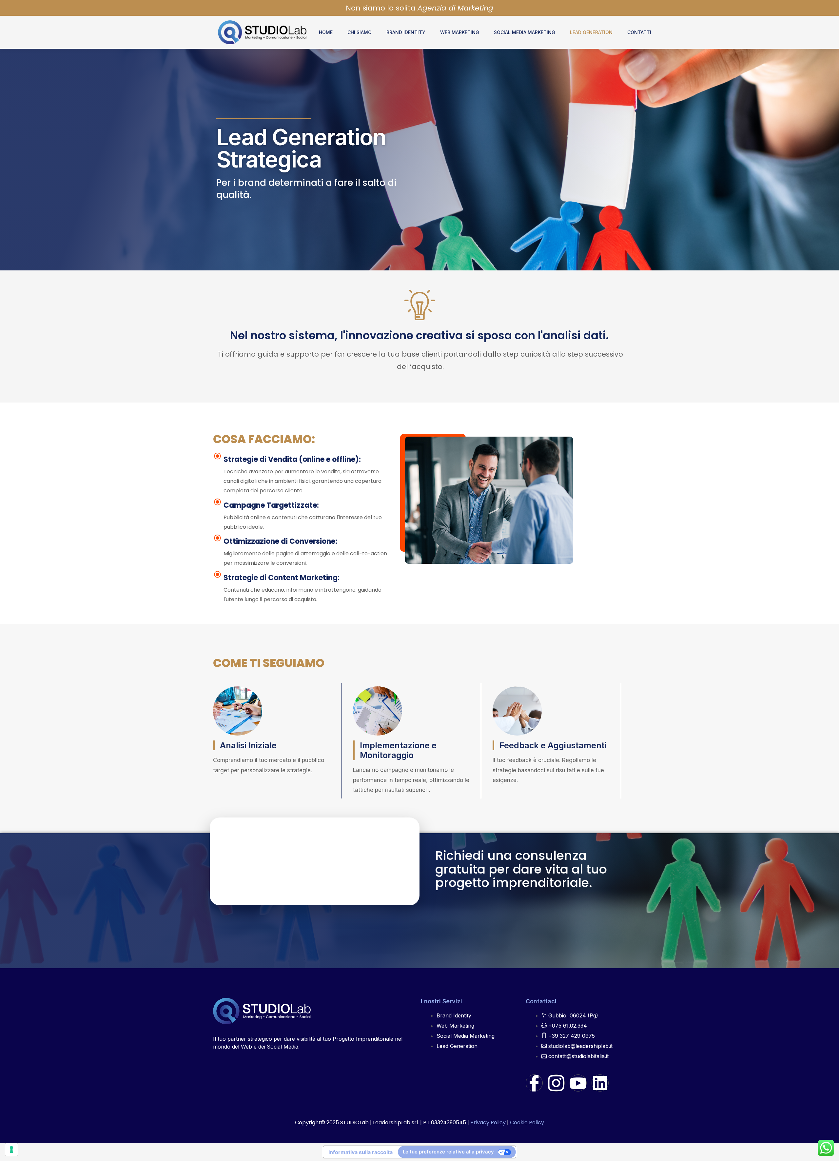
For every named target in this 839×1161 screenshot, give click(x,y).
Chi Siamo (359, 32)
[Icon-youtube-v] (578, 1083)
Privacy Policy (488, 1122)
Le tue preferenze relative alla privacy (448, 1152)
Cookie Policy (527, 1122)
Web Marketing (459, 32)
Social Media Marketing (524, 32)
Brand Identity (405, 32)
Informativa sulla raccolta (360, 1152)
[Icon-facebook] (534, 1083)
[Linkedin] (600, 1083)
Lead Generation (591, 32)
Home (326, 32)
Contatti (639, 32)
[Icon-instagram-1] (556, 1083)
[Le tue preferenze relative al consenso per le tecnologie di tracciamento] (11, 1149)
